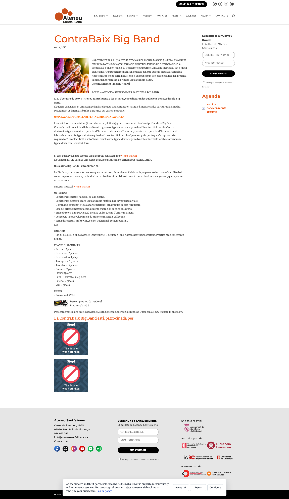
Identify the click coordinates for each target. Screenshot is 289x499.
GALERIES (191, 16)
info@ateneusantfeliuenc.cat (71, 437)
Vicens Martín (82, 186)
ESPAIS (131, 16)
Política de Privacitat (149, 459)
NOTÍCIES (162, 16)
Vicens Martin (129, 155)
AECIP (204, 16)
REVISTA (176, 16)
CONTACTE (221, 16)
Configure (215, 487)
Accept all (180, 487)
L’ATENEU (99, 16)
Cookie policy (104, 490)
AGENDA (147, 16)
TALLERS (118, 16)
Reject (198, 487)
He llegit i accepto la (140, 459)
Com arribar (61, 441)
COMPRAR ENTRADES (191, 4)
